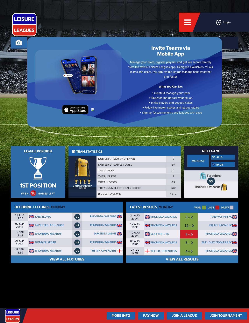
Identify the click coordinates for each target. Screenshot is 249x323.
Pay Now (151, 316)
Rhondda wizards (103, 216)
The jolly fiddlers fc (216, 242)
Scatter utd (159, 234)
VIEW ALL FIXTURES (66, 259)
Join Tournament (226, 316)
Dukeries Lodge (105, 233)
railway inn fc (221, 216)
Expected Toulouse (49, 225)
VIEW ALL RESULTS (182, 259)
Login (227, 22)
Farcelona (42, 216)
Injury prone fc (220, 225)
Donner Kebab (45, 242)
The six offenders (103, 250)
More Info (121, 316)
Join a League (184, 316)
